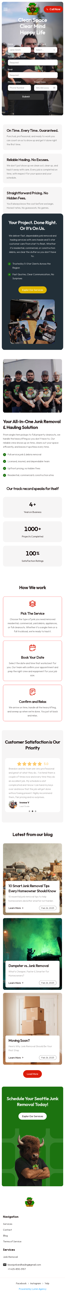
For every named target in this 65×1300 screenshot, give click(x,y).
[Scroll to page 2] (32, 811)
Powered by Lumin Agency (32, 1288)
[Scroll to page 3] (36, 811)
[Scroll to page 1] (29, 811)
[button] (53, 9)
